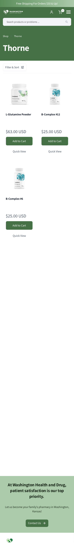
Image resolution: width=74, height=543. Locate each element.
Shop (5, 36)
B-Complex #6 (14, 199)
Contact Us (34, 523)
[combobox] (37, 22)
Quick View (19, 151)
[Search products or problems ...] (66, 21)
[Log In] (51, 12)
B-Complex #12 (50, 114)
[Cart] (60, 12)
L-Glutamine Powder (18, 114)
